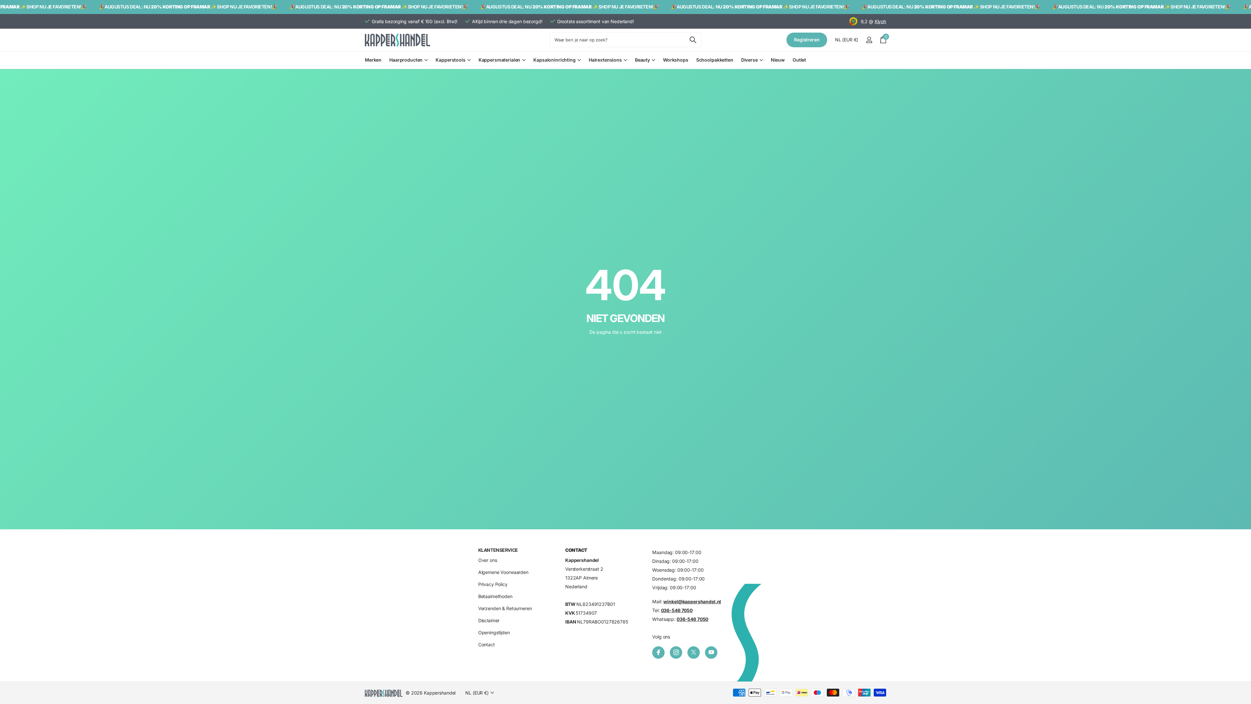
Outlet (799, 60)
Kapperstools (450, 60)
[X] (693, 652)
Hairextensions (605, 60)
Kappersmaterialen (500, 60)
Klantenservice (498, 550)
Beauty (642, 60)
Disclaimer (489, 620)
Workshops (675, 60)
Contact (486, 644)
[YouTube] (711, 652)
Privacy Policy (493, 584)
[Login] (869, 40)
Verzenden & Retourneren (505, 608)
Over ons (487, 560)
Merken (373, 60)
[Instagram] (676, 652)
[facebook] (658, 652)
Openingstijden (494, 632)
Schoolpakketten (714, 60)
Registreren (806, 39)
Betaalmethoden (495, 596)
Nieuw (778, 60)
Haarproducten (406, 60)
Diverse (749, 60)
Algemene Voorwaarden (503, 572)
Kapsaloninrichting (554, 60)
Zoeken (693, 40)
